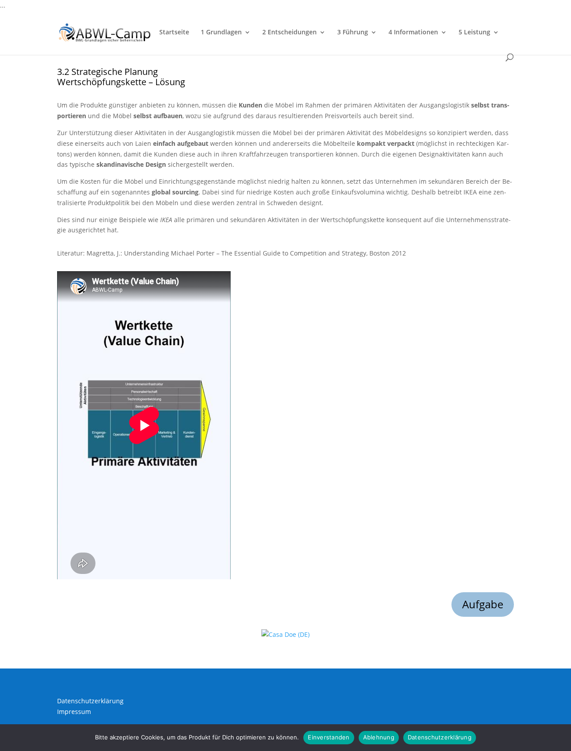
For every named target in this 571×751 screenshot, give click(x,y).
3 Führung (352, 32)
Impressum (74, 711)
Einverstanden (328, 737)
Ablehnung (378, 737)
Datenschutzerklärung (90, 701)
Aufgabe (482, 604)
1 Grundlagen (221, 32)
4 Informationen (413, 32)
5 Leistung (474, 32)
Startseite (174, 32)
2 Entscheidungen (289, 32)
